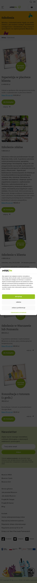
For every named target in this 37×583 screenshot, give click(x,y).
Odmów (18, 302)
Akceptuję (18, 296)
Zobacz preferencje (18, 308)
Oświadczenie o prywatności (18, 312)
